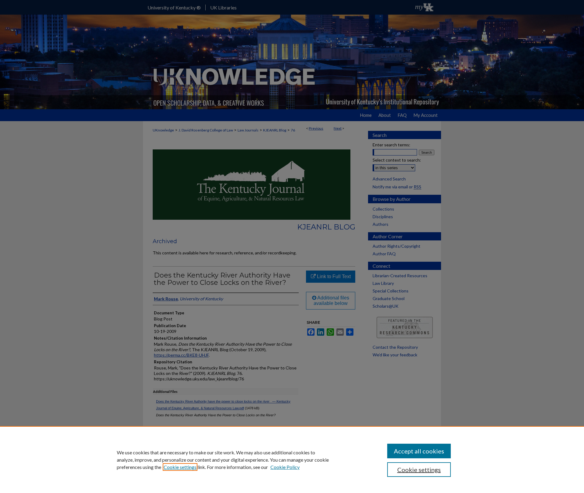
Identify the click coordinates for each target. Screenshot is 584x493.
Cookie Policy (285, 467)
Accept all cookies (419, 451)
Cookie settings (180, 467)
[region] (292, 459)
